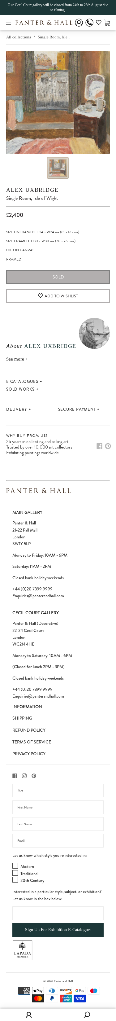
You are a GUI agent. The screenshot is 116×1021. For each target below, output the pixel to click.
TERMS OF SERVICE (31, 742)
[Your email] (58, 841)
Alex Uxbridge (32, 190)
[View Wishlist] (98, 23)
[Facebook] (99, 446)
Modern (27, 866)
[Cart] (107, 22)
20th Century (32, 880)
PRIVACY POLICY (28, 754)
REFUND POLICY (28, 730)
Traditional (29, 873)
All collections (18, 37)
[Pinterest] (108, 446)
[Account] (79, 27)
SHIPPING (22, 718)
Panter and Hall (63, 981)
